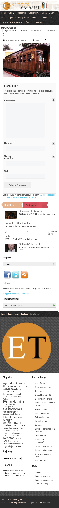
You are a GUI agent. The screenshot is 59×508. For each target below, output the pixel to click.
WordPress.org (41, 484)
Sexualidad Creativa (44, 446)
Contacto (24, 313)
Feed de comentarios (44, 480)
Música (27, 22)
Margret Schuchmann (12, 421)
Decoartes (21, 13)
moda (6, 425)
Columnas (43, 18)
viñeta (18, 446)
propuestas (8, 433)
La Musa (38, 425)
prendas (14, 430)
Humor (14, 411)
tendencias (8, 444)
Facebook (7, 275)
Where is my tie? (42, 461)
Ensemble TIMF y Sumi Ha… (18, 223)
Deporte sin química (43, 399)
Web (6, 171)
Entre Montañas (42, 413)
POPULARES (31, 204)
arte (23, 383)
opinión (16, 428)
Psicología (17, 433)
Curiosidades (8, 394)
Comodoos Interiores (44, 387)
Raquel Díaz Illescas (11, 436)
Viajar (51, 13)
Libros (16, 414)
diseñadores (8, 396)
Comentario (9, 100)
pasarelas (7, 430)
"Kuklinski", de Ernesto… (31, 244)
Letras (33, 18)
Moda (44, 13)
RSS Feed (24, 275)
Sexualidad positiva (43, 450)
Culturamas (9, 391)
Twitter (16, 275)
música (13, 425)
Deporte (18, 394)
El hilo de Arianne (42, 409)
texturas (16, 444)
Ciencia (4, 22)
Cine (52, 18)
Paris (21, 428)
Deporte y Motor (22, 18)
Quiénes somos (13, 313)
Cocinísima (40, 383)
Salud (6, 441)
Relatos (18, 439)
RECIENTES (9, 204)
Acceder (38, 472)
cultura (17, 389)
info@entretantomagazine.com (16, 294)
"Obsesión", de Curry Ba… (32, 211)
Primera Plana (16, 22)
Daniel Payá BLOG (43, 395)
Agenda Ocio (10, 30)
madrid (18, 417)
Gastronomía (33, 13)
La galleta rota (41, 421)
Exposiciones (9, 404)
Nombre (8, 143)
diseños (18, 396)
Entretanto (52, 30)
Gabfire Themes (44, 503)
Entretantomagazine (14, 500)
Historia (7, 411)
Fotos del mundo (42, 417)
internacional (8, 415)
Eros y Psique (7, 18)
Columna (8, 388)
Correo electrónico (9, 157)
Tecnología (14, 441)
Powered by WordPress (17, 503)
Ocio (10, 428)
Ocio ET (11, 13)
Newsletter (34, 313)
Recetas (23, 30)
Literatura (9, 417)
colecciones (22, 386)
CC (39, 40)
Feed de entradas (42, 476)
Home (3, 13)
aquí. (22, 476)
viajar (11, 446)
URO (22, 444)
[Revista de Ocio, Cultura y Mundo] (29, 5)
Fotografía (8, 406)
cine (14, 386)
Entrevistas (37, 22)
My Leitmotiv (40, 435)
